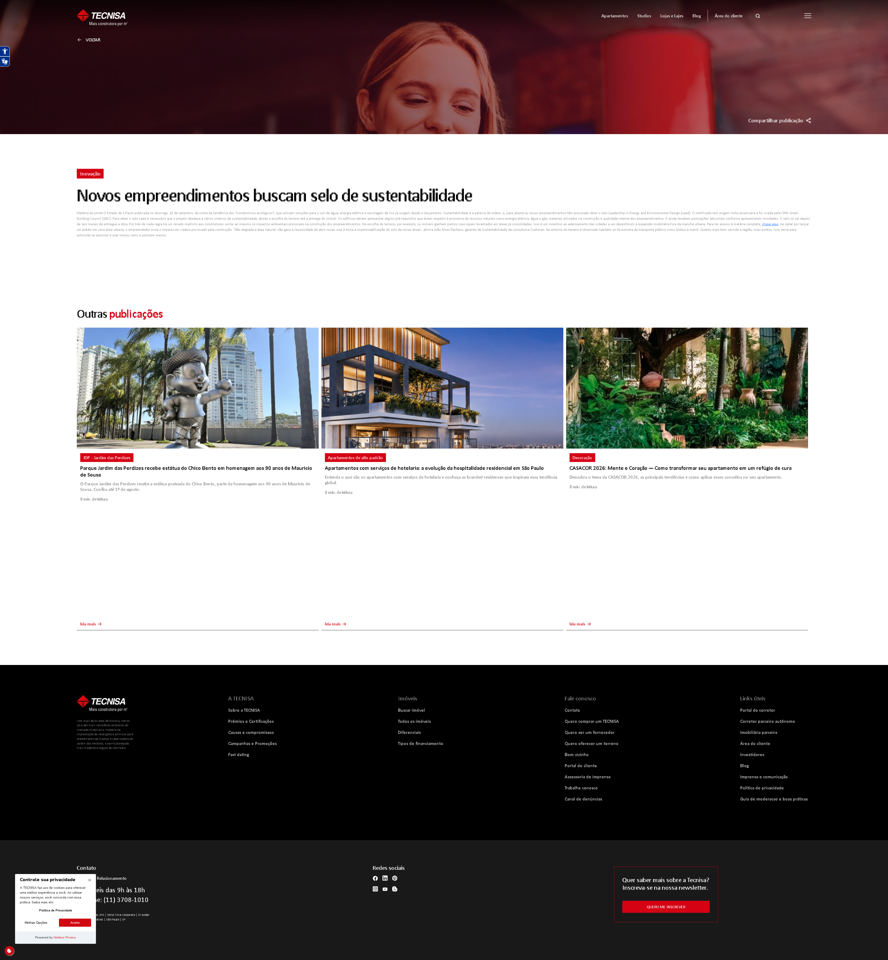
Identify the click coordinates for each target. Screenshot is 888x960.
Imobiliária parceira (758, 732)
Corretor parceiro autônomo (767, 721)
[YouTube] (385, 889)
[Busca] (758, 15)
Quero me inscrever (666, 907)
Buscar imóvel (411, 710)
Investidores (752, 754)
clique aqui (770, 224)
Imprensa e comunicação (764, 776)
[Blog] (394, 889)
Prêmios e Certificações (251, 721)
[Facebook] (375, 878)
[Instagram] (375, 889)
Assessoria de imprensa (587, 776)
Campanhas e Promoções (252, 743)
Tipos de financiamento (420, 743)
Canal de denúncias (583, 798)
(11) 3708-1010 (126, 899)
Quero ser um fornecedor (590, 732)
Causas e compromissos (251, 732)
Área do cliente (755, 743)
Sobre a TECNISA (244, 710)
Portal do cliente (581, 765)
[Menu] (807, 15)
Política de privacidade (762, 787)
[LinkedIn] (385, 878)
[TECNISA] (166, 15)
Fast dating (238, 754)
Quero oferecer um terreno (592, 743)
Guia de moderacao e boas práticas (774, 798)
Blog (744, 765)
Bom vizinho (577, 754)
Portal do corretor (757, 710)
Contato (572, 710)
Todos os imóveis (414, 721)
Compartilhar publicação (775, 120)
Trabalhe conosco (581, 787)
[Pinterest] (394, 878)
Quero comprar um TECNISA (592, 721)
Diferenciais (409, 732)
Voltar (93, 39)
